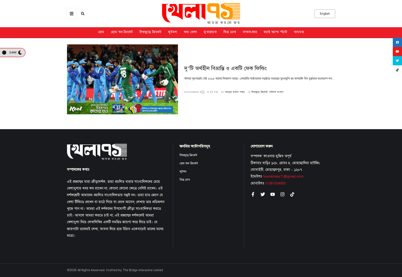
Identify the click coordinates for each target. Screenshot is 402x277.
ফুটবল (172, 32)
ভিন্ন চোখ (230, 32)
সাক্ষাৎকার (250, 32)
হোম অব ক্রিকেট (122, 32)
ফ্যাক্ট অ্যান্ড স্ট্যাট (275, 32)
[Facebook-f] (253, 194)
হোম (101, 32)
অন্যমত (299, 32)
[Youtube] (272, 194)
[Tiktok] (292, 194)
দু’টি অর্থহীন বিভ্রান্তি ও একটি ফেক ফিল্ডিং (225, 68)
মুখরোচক (210, 32)
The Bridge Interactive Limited (143, 270)
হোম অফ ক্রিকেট (189, 163)
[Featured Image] (122, 79)
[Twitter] (262, 194)
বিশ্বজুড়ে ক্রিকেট (150, 32)
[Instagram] (282, 194)
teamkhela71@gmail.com (283, 176)
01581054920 (275, 183)
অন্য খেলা (190, 32)
